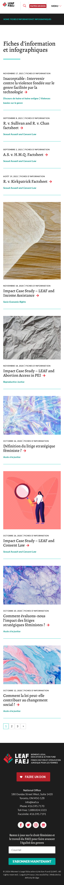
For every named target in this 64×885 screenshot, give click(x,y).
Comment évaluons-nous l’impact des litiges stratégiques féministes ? (24, 620)
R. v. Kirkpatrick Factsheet (25, 181)
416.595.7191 (38, 813)
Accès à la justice (11, 456)
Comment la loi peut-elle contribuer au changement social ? (25, 700)
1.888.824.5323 (37, 810)
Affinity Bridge (32, 877)
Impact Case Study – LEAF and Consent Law (28, 543)
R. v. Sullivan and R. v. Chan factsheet (26, 125)
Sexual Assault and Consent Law (19, 134)
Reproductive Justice (13, 381)
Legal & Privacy (27, 874)
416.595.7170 (36, 806)
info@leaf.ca (32, 802)
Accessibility (42, 874)
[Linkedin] (43, 825)
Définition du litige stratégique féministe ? (29, 448)
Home (6, 19)
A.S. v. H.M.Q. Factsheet (23, 154)
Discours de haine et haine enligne (21, 98)
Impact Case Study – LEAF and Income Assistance (28, 293)
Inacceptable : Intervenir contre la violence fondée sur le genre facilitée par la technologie (28, 85)
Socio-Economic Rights (14, 301)
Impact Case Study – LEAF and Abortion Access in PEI (28, 373)
